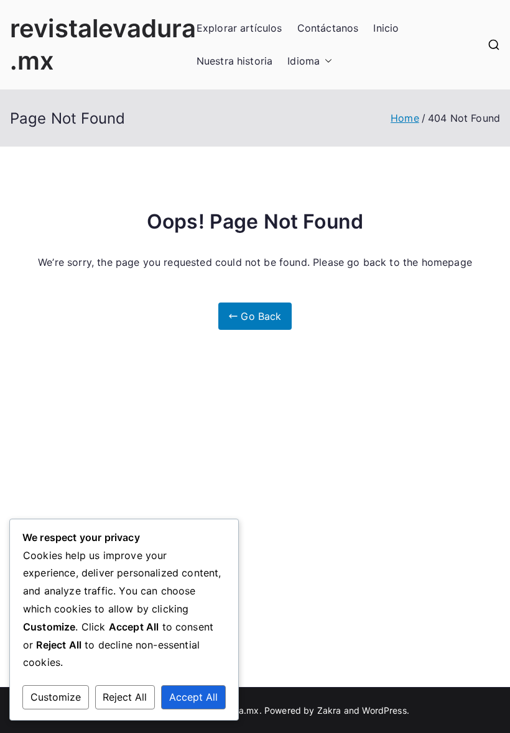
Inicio (386, 28)
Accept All (193, 697)
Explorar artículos (239, 28)
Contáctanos (328, 28)
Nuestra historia (235, 61)
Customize (55, 697)
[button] (326, 61)
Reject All (125, 697)
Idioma (303, 61)
